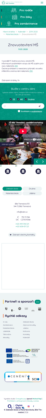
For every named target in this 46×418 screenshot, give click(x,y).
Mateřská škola (12, 34)
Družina (31, 99)
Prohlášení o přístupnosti (16, 401)
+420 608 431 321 (22, 226)
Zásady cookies (33, 401)
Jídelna (25, 328)
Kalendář (22, 32)
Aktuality (6, 337)
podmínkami (36, 111)
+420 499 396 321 (22, 224)
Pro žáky (26, 17)
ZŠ (14, 99)
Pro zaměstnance (26, 23)
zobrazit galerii (8, 144)
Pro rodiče (26, 10)
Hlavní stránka (9, 32)
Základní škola (28, 322)
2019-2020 (33, 32)
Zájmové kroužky (29, 325)
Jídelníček (6, 331)
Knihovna (26, 331)
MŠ (21, 99)
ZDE (16, 66)
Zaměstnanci (8, 325)
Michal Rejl (37, 399)
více (37, 302)
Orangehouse (21, 399)
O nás (5, 322)
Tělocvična (7, 334)
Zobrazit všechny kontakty (24, 235)
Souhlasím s (31, 111)
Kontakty (26, 334)
